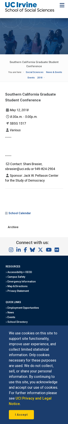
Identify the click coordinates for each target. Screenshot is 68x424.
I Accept (21, 414)
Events (31, 77)
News (10, 312)
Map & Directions (17, 286)
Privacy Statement (18, 290)
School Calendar (20, 213)
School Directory (17, 321)
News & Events (54, 72)
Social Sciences (34, 72)
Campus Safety (16, 276)
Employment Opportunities (23, 307)
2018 (39, 77)
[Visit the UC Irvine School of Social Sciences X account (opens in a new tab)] (40, 250)
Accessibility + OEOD (19, 272)
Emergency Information (21, 281)
